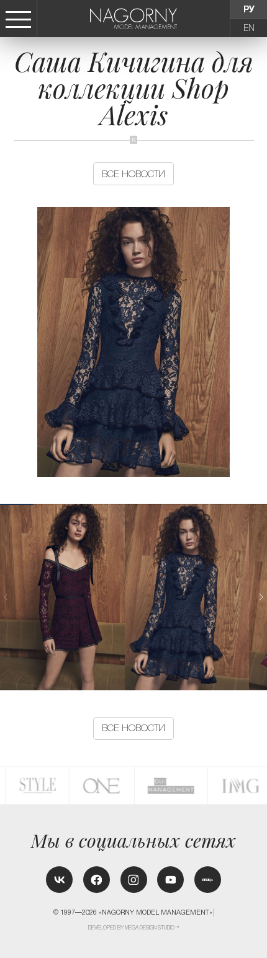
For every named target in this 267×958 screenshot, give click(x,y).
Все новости (133, 174)
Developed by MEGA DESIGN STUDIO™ (134, 928)
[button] (261, 597)
